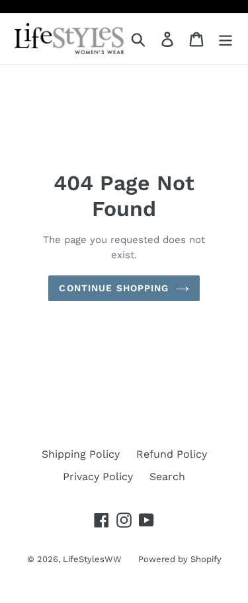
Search (167, 476)
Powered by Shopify (180, 559)
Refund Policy (171, 454)
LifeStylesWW (92, 559)
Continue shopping (114, 288)
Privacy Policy (98, 476)
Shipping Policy (81, 454)
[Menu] (225, 38)
